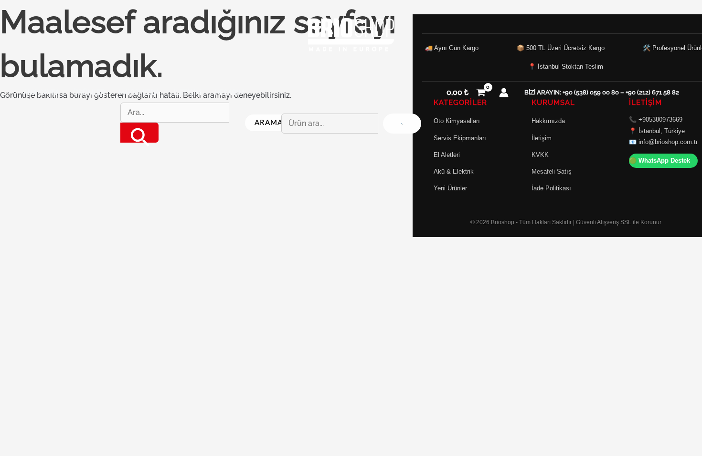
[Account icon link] (504, 92)
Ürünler (89, 92)
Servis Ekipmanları (460, 138)
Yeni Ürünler (450, 188)
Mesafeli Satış (552, 171)
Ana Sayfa (41, 92)
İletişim (187, 92)
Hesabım (229, 92)
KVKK (540, 154)
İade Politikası (551, 188)
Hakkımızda (139, 92)
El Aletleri (447, 154)
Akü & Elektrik (454, 171)
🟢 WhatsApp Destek (659, 160)
